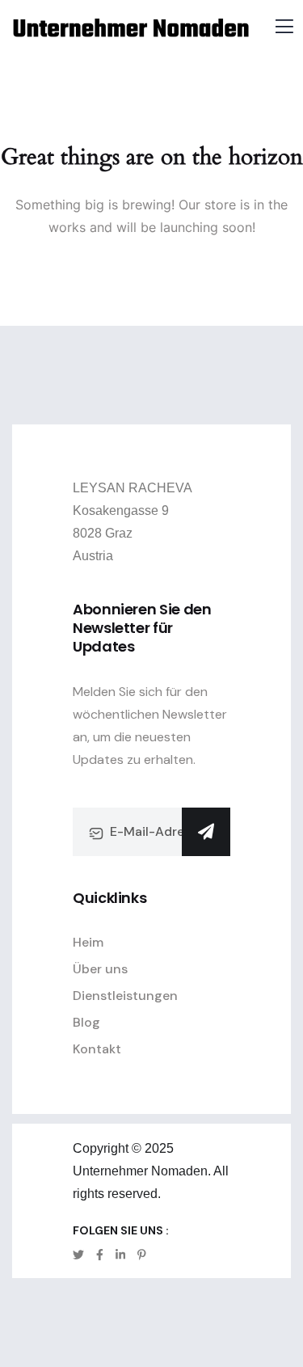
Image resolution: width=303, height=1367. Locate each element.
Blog (86, 1022)
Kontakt (97, 1048)
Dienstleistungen (125, 995)
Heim (88, 942)
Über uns (100, 968)
